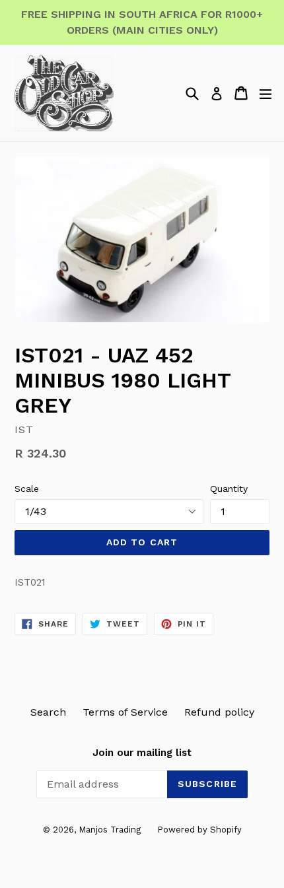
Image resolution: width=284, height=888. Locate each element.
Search (48, 712)
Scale (27, 488)
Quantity (229, 488)
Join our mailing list (142, 753)
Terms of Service (125, 712)
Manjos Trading (110, 830)
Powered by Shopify (199, 830)
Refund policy (219, 712)
